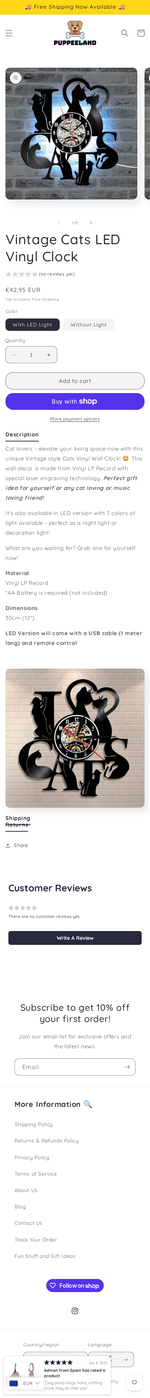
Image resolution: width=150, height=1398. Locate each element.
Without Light (89, 324)
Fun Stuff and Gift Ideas (45, 1256)
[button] (9, 33)
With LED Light (32, 324)
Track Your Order (36, 1239)
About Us (26, 1190)
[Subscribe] (127, 1067)
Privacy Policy (32, 1157)
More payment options (75, 418)
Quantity (15, 340)
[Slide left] (59, 223)
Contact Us (29, 1223)
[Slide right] (91, 223)
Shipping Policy (34, 1124)
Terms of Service (36, 1174)
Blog (20, 1206)
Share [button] (21, 845)
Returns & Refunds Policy (47, 1140)
